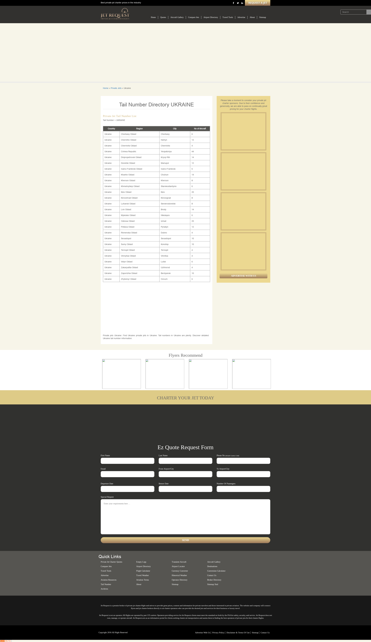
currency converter (180, 571)
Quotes (163, 17)
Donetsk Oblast (128, 163)
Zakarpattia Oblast (129, 267)
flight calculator (143, 571)
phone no (228, 455)
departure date (107, 484)
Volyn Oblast (126, 261)
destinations (212, 566)
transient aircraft (179, 562)
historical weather (179, 575)
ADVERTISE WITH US (243, 275)
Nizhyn (164, 140)
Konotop (165, 244)
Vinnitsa (164, 256)
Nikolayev (165, 215)
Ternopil (164, 250)
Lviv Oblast (126, 209)
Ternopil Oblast (128, 250)
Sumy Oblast (127, 244)
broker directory (214, 580)
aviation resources (108, 580)
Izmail (163, 221)
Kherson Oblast (128, 180)
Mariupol (165, 163)
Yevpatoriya (166, 151)
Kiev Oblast (126, 192)
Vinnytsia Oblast (128, 256)
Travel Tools (227, 17)
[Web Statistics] (6, 641)
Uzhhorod (165, 267)
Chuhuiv (164, 175)
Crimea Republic (128, 151)
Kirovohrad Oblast (129, 198)
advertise (105, 575)
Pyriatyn (164, 227)
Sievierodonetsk (168, 204)
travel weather (142, 575)
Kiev (163, 192)
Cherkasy (165, 134)
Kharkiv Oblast (127, 175)
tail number (106, 584)
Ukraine (108, 134)
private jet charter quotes (111, 562)
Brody (163, 209)
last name (163, 455)
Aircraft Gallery (177, 17)
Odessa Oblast (128, 221)
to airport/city (223, 469)
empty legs (141, 562)
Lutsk (163, 261)
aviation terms (142, 580)
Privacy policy (218, 633)
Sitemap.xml (212, 584)
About (252, 17)
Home (153, 17)
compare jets (106, 566)
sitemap (175, 584)
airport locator (178, 566)
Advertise (241, 17)
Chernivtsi (165, 146)
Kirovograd (166, 198)
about (138, 584)
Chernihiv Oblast (128, 140)
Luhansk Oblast (128, 204)
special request (107, 497)
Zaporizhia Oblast (129, 273)
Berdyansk (166, 273)
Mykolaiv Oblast (128, 215)
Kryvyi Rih (165, 157)
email (103, 469)
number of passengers (226, 484)
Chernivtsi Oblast (129, 146)
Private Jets (116, 88)
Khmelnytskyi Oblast (130, 186)
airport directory (143, 566)
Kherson (165, 180)
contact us (265, 633)
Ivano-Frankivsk (168, 169)
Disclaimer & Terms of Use (238, 633)
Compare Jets (193, 17)
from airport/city (166, 469)
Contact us (211, 575)
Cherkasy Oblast (128, 134)
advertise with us (202, 633)
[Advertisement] (243, 131)
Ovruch (164, 279)
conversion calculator (216, 571)
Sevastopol (126, 238)
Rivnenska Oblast (129, 232)
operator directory (179, 580)
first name (105, 455)
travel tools (106, 571)
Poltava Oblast (127, 227)
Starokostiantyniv (169, 186)
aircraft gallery (213, 562)
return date (164, 484)
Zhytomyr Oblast (128, 279)
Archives (104, 589)
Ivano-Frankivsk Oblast (131, 169)
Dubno (164, 232)
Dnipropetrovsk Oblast (131, 157)
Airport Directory (210, 17)
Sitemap (262, 17)
